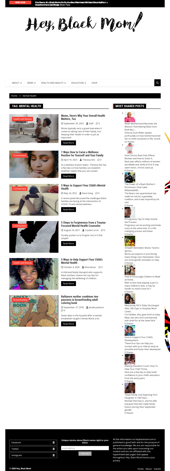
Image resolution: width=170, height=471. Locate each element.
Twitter (15, 448)
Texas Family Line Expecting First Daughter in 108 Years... (141, 396)
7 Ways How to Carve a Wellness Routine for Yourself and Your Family (82, 154)
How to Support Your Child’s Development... (139, 339)
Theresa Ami (88, 159)
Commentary (19, 155)
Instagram (16, 455)
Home (141, 468)
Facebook (16, 442)
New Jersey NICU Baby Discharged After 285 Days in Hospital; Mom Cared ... (142, 308)
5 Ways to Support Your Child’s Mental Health (83, 187)
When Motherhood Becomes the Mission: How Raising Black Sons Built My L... (141, 126)
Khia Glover (90, 267)
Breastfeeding (20, 299)
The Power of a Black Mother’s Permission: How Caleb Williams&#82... (140, 187)
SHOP (94, 82)
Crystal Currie (92, 230)
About (15, 82)
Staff (91, 123)
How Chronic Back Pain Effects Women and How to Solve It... (140, 157)
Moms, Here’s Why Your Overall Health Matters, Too (83, 117)
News (30, 82)
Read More (68, 142)
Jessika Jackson (96, 307)
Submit (157, 468)
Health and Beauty (52, 82)
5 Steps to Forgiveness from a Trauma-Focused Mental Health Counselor (83, 224)
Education (77, 82)
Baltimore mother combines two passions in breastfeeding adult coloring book (79, 300)
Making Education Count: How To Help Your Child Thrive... (141, 367)
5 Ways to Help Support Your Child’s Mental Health (82, 261)
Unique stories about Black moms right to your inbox (85, 441)
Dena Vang (87, 193)
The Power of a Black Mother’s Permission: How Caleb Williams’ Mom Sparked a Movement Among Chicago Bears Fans (71, 3)
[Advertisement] (85, 55)
